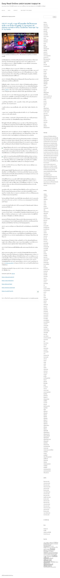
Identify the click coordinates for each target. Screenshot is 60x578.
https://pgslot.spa (47, 97)
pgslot (45, 38)
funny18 (45, 241)
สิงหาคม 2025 (46, 502)
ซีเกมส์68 (45, 383)
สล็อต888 (45, 82)
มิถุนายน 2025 (46, 506)
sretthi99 (45, 350)
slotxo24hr (46, 348)
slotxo (45, 90)
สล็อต (45, 62)
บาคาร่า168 (46, 36)
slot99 (45, 75)
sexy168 (45, 334)
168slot (45, 194)
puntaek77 (46, 316)
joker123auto (46, 259)
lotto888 (45, 274)
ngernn (45, 278)
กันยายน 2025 (46, 500)
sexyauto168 (51, 552)
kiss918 (45, 103)
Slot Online (46, 343)
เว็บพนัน (45, 462)
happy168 (46, 244)
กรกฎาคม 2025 (47, 504)
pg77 (45, 294)
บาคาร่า (45, 89)
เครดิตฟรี (45, 455)
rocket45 (45, 323)
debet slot (46, 234)
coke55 (45, 232)
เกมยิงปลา (46, 451)
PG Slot (45, 287)
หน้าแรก (3, 10)
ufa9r (45, 365)
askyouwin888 (47, 218)
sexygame (46, 339)
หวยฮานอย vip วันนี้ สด (48, 449)
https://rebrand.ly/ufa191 (8, 277)
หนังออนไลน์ (46, 48)
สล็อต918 (45, 423)
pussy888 (46, 33)
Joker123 (45, 257)
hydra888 (46, 250)
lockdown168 (46, 269)
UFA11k (45, 358)
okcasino (45, 280)
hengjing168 (46, 246)
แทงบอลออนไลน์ (47, 469)
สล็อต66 (45, 76)
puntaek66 (46, 315)
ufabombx (46, 369)
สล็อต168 (45, 411)
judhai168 (46, 260)
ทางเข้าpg (46, 386)
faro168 (45, 64)
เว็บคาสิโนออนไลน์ (47, 456)
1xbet (45, 201)
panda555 (46, 283)
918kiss (45, 22)
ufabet (45, 367)
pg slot (45, 101)
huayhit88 (46, 248)
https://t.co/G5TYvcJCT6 (7, 291)
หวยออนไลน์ (46, 61)
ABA (44, 209)
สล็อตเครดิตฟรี (47, 435)
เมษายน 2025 (46, 509)
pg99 (45, 295)
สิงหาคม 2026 (46, 481)
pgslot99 (45, 308)
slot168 (45, 344)
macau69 (45, 276)
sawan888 (46, 332)
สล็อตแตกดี (46, 441)
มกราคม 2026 (46, 493)
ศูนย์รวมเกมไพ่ (47, 406)
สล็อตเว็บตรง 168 (47, 439)
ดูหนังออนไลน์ (46, 110)
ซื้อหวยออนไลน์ (47, 59)
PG (44, 285)
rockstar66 (46, 325)
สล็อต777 (45, 420)
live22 (45, 43)
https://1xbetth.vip (48, 96)
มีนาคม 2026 (46, 490)
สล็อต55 (45, 414)
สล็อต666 (45, 418)
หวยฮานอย (46, 448)
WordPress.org (47, 534)
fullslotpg (46, 41)
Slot (44, 341)
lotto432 (45, 273)
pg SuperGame (47, 290)
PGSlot (45, 302)
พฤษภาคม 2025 (47, 507)
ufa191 (7, 89)
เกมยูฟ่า (45, 453)
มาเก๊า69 (45, 402)
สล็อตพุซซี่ (46, 430)
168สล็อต (45, 195)
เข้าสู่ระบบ (46, 528)
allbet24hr (46, 213)
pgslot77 (45, 52)
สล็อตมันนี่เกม (46, 432)
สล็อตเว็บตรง (46, 78)
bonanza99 (46, 225)
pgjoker (45, 301)
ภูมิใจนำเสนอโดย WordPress (7, 575)
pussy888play (46, 322)
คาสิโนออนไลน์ (47, 378)
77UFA (45, 204)
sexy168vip (46, 336)
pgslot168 (46, 304)
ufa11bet (45, 554)
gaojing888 (46, 243)
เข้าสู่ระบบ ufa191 (9, 263)
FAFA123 (45, 236)
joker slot (46, 113)
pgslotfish (46, 309)
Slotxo (45, 346)
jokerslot (45, 122)
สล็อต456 (45, 413)
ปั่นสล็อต (45, 393)
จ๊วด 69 (45, 379)
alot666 (45, 215)
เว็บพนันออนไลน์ (47, 463)
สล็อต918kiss (46, 425)
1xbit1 (45, 202)
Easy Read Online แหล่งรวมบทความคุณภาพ (21, 3)
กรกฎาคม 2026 (47, 483)
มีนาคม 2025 (46, 511)
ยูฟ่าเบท (45, 404)
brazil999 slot (46, 227)
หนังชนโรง (46, 25)
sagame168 (46, 329)
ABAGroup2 (46, 211)
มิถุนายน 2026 (46, 485)
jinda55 (45, 73)
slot (44, 106)
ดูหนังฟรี (45, 31)
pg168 (45, 71)
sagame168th (46, 27)
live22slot (46, 267)
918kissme (46, 208)
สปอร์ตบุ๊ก (46, 407)
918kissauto (47, 543)
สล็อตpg (45, 427)
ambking (45, 216)
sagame (46, 552)
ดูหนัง (45, 45)
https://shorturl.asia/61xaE (8, 287)
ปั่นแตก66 (46, 54)
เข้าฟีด (45, 530)
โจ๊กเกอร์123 (46, 115)
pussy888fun (46, 320)
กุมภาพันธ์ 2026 (47, 492)
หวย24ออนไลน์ (47, 446)
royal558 (45, 327)
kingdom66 (46, 262)
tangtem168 (46, 355)
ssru (44, 353)
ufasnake (45, 372)
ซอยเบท (45, 381)
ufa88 (45, 362)
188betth (45, 199)
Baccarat (45, 220)
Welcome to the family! (26, 10)
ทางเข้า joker (46, 111)
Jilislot (45, 252)
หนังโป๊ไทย (46, 94)
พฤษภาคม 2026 (47, 486)
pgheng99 (46, 40)
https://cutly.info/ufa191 (8, 280)
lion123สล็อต (46, 264)
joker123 (45, 24)
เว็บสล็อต (45, 465)
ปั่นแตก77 (46, 397)
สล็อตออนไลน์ (46, 127)
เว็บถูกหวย (46, 460)
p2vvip (45, 281)
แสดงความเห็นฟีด (47, 532)
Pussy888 (46, 318)
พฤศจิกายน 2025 (47, 497)
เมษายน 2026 (46, 488)
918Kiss (45, 206)
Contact (15, 10)
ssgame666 (46, 351)
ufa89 (45, 364)
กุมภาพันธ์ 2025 (47, 513)
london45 (46, 271)
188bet (45, 197)
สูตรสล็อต (46, 442)
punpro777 (46, 57)
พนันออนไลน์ (46, 399)
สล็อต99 (51, 558)
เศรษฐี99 (45, 467)
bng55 (45, 223)
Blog (9, 10)
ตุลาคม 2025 (46, 499)
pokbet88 (46, 311)
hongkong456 (47, 66)
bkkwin (45, 222)
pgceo (45, 297)
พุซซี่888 (45, 400)
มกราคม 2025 (46, 514)
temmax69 (46, 357)
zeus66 (45, 374)
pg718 (45, 292)
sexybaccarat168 (47, 337)
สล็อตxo (45, 125)
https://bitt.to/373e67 (7, 284)
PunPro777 (46, 313)
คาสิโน (45, 376)
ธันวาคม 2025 (46, 495)
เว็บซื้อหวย (46, 458)
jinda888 (45, 255)
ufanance (46, 371)
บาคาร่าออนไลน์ (47, 55)
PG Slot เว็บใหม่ (47, 288)
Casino (45, 230)
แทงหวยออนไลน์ (47, 470)
